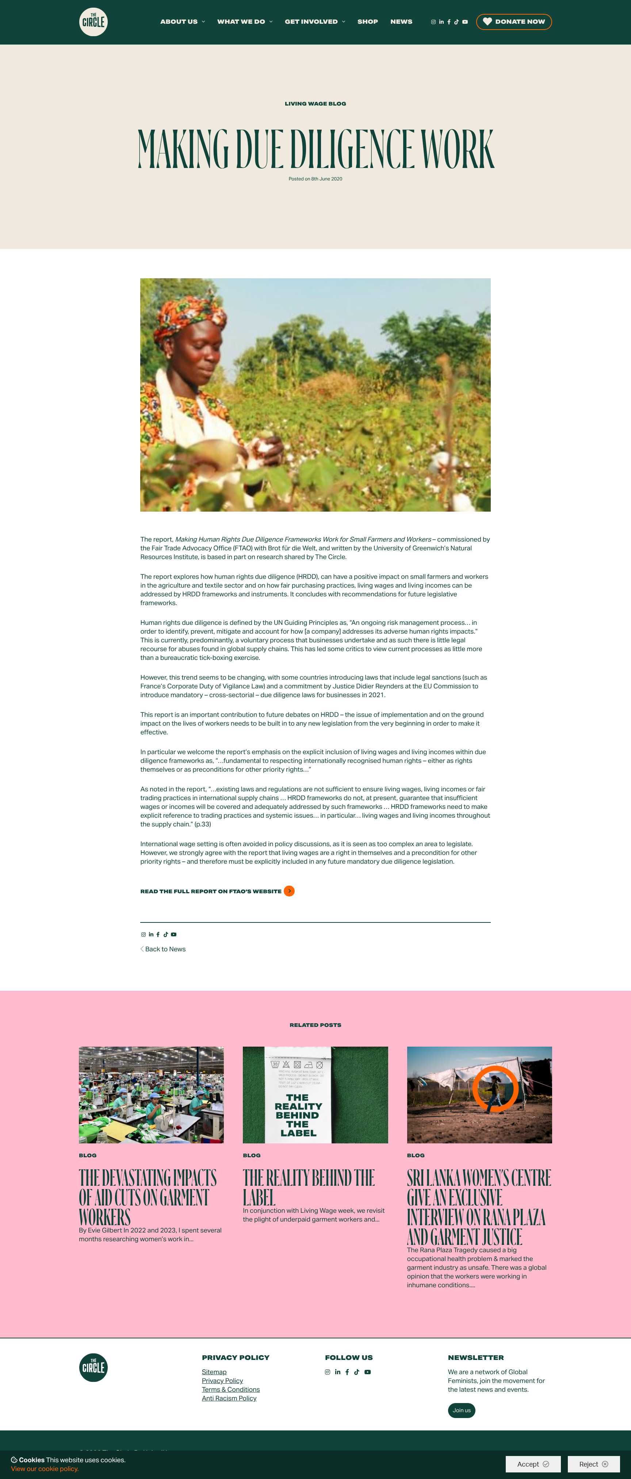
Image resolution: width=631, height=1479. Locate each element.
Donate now (520, 22)
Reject (589, 1464)
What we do (244, 22)
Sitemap (214, 1372)
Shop (367, 22)
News (401, 22)
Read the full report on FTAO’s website (211, 891)
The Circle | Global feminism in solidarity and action (93, 22)
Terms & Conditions (231, 1390)
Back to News (165, 949)
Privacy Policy (222, 1381)
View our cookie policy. (45, 1469)
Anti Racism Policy (229, 1398)
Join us (462, 1410)
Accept (528, 1464)
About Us (182, 22)
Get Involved (315, 22)
